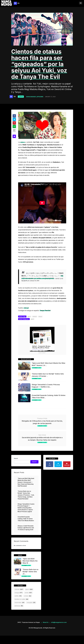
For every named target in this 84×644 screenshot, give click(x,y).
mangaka (31, 602)
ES (18, 3)
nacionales (19, 602)
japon (21, 96)
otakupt (26, 308)
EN (15, 3)
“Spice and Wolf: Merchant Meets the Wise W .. (29, 561)
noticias (35, 316)
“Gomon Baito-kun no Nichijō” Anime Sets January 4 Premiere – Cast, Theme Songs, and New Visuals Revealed (26, 495)
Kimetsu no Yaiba (21, 599)
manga (18, 592)
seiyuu (22, 142)
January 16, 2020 (34, 280)
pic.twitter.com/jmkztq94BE (44, 278)
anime (28, 592)
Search (16, 458)
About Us (45, 622)
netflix (18, 596)
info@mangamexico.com (59, 622)
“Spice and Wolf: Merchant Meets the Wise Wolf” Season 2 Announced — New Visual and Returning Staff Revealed (26, 482)
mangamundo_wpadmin (34, 96)
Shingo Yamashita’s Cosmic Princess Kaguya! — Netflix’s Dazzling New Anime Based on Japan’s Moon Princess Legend (26, 507)
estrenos (19, 606)
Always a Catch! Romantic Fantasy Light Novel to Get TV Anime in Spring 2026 (26, 527)
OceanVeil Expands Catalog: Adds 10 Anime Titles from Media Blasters (26, 518)
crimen (27, 596)
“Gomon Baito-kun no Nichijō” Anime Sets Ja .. (30, 572)
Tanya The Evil (45, 310)
